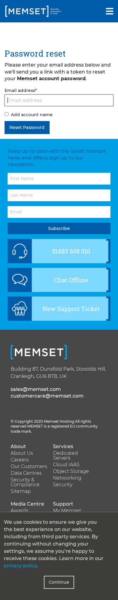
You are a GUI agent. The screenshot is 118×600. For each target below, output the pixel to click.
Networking (67, 478)
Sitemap (21, 491)
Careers (20, 459)
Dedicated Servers (65, 456)
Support (63, 504)
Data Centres (26, 473)
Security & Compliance (25, 482)
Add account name (32, 114)
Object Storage (71, 471)
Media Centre (27, 504)
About (18, 446)
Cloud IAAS (66, 464)
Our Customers (29, 466)
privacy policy (20, 566)
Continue (59, 582)
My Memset (67, 510)
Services (63, 446)
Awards (19, 510)
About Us (22, 453)
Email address (21, 90)
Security (62, 484)
